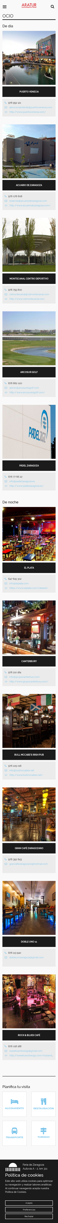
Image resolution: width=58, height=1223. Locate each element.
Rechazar (29, 1216)
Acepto (29, 1203)
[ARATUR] (29, 6)
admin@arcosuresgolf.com (24, 387)
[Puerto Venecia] (29, 58)
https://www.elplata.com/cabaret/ (29, 588)
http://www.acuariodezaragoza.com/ (30, 205)
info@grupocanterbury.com (24, 676)
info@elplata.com (19, 583)
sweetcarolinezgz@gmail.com (25, 1050)
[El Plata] (29, 534)
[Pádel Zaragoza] (29, 432)
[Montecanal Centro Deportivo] (29, 245)
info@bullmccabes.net (21, 770)
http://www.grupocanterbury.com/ (29, 681)
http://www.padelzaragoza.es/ (27, 485)
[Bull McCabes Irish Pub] (29, 721)
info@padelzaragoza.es (22, 481)
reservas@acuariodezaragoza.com (28, 200)
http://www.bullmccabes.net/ (26, 775)
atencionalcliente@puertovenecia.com (30, 107)
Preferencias (29, 1209)
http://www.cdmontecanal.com (27, 298)
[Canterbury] (29, 627)
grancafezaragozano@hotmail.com (28, 863)
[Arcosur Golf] (29, 338)
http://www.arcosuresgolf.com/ (27, 392)
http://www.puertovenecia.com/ (28, 111)
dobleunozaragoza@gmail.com (26, 957)
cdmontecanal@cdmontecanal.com (29, 294)
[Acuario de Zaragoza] (29, 151)
